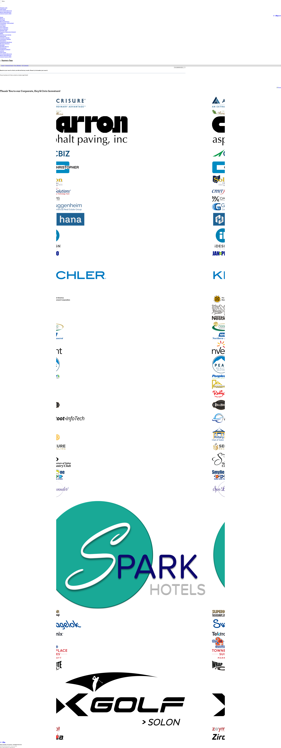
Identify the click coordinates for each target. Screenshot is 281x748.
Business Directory (5, 43)
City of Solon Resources (6, 10)
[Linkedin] (277, 15)
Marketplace (3, 48)
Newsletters (3, 40)
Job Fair (2, 51)
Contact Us (3, 24)
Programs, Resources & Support (8, 32)
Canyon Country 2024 (5, 13)
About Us (2, 18)
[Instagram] (276, 15)
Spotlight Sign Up (4, 46)
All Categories (25, 65)
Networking (3, 36)
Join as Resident (4, 29)
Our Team (2, 20)
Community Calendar (5, 39)
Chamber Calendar (5, 37)
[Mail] (280, 15)
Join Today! (3, 26)
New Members (17, 65)
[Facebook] (273, 15)
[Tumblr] (279, 15)
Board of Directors (4, 21)
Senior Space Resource (5, 12)
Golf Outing (3, 9)
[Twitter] (275, 15)
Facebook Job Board (5, 49)
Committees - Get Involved (7, 23)
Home (1, 17)
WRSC (1, 33)
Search (2, 65)
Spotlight (2, 45)
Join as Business (4, 27)
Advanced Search (9, 65)
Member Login (3, 7)
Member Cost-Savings (5, 34)
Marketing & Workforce (6, 42)
